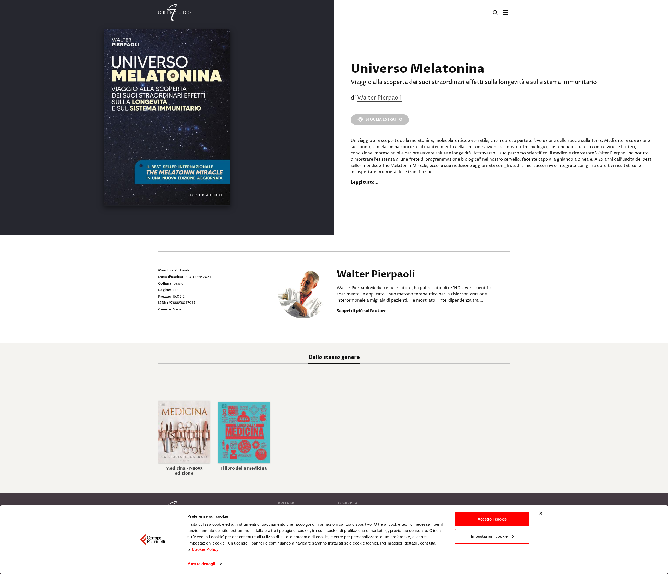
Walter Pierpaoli (379, 98)
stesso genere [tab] (334, 357)
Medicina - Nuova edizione (184, 471)
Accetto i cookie (492, 519)
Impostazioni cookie (489, 536)
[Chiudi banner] (541, 513)
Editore (286, 503)
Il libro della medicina (244, 468)
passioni (180, 283)
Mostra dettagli (201, 563)
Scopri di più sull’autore (362, 311)
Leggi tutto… (364, 182)
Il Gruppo (347, 503)
